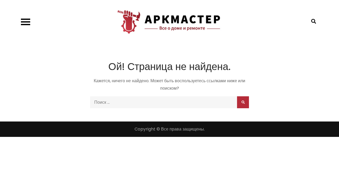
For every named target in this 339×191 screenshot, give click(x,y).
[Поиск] (243, 102)
